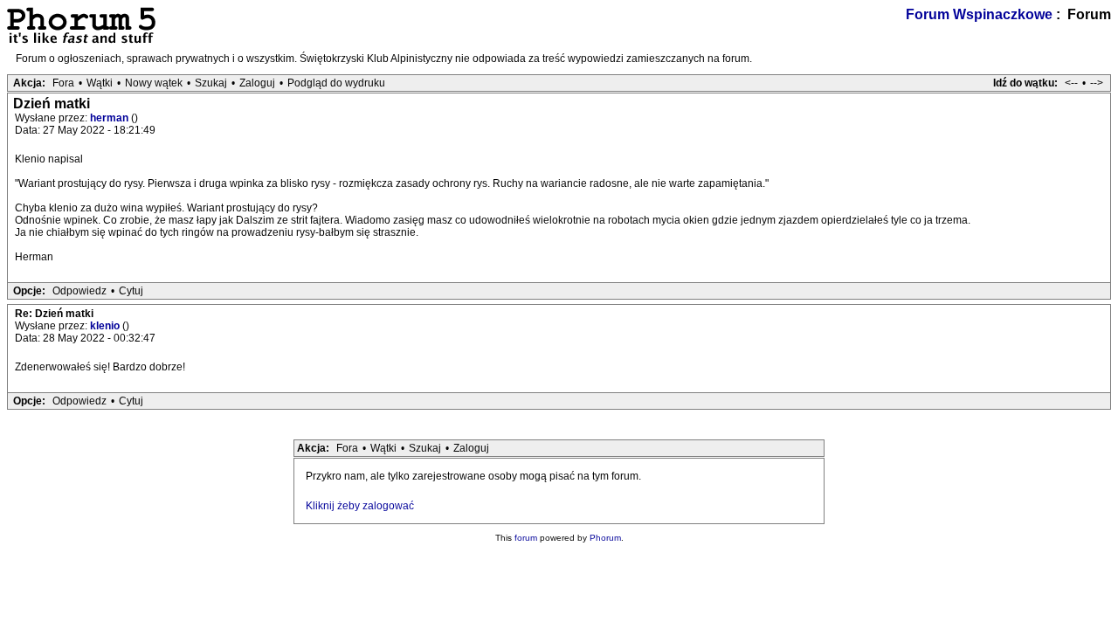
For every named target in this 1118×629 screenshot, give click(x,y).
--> (1096, 83)
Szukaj (211, 83)
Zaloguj (257, 83)
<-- (1071, 83)
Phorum (605, 538)
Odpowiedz (79, 291)
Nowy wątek (154, 83)
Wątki (99, 83)
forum (525, 538)
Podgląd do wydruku (336, 83)
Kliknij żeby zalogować (360, 506)
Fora (63, 83)
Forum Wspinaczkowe (979, 14)
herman (110, 118)
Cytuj (131, 291)
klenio (106, 326)
